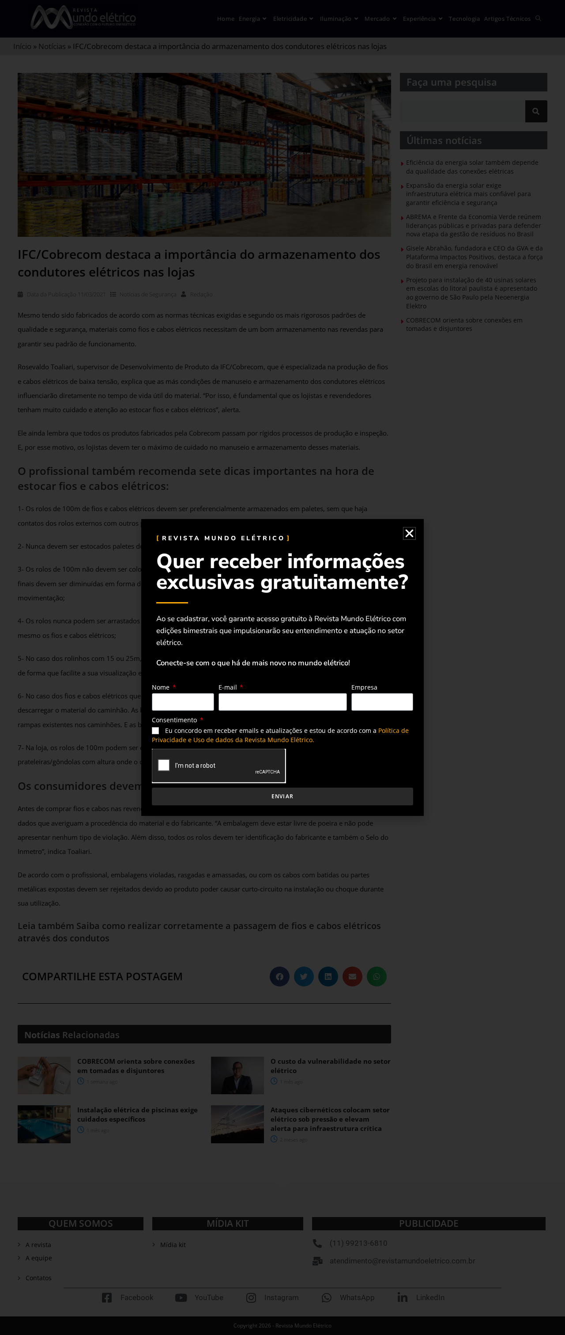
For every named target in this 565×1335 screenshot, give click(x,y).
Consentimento (175, 720)
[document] (282, 667)
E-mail (228, 687)
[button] (409, 533)
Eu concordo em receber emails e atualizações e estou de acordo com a (280, 735)
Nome (161, 687)
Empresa (364, 687)
